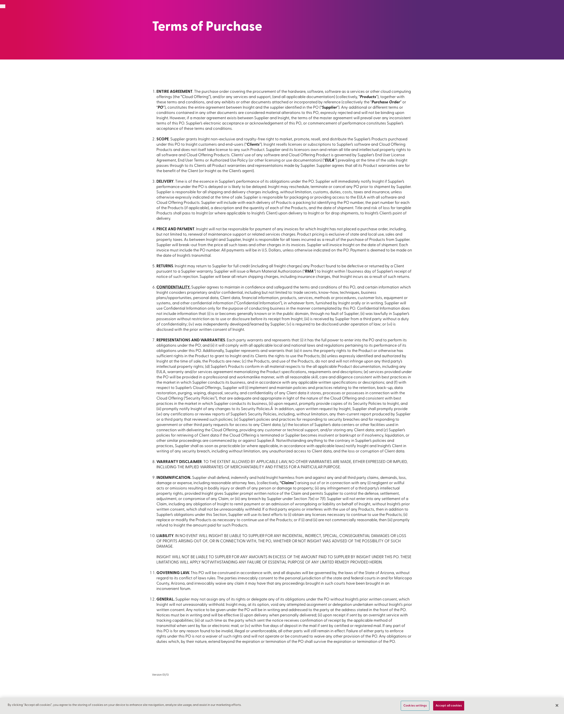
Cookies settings (415, 705)
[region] (282, 706)
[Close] (557, 705)
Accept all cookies (449, 705)
